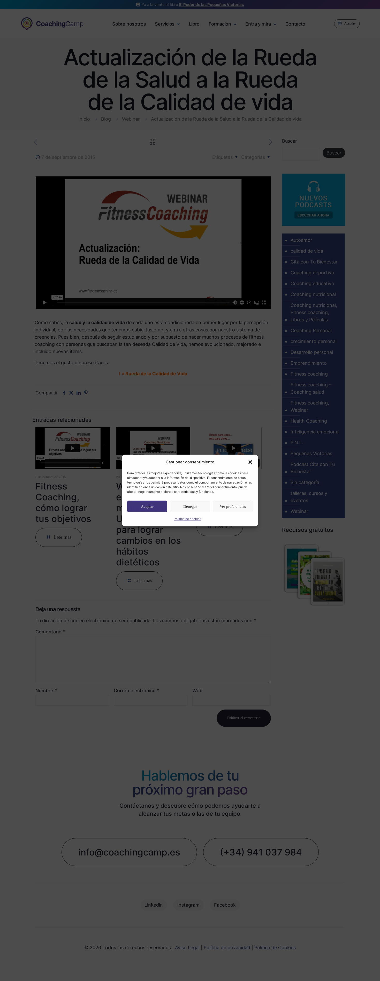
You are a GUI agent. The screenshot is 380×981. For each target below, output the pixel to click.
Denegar (190, 506)
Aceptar (147, 506)
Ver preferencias (233, 506)
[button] (250, 462)
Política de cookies (187, 519)
